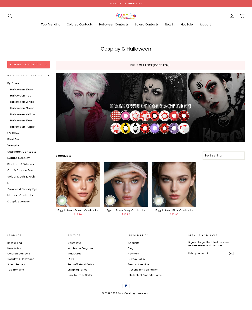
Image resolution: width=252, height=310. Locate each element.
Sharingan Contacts (21, 152)
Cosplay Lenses (18, 201)
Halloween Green (22, 108)
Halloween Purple (22, 127)
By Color (13, 83)
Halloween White (22, 102)
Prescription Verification (143, 269)
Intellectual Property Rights (145, 275)
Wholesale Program (80, 248)
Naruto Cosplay (18, 158)
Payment (133, 253)
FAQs (71, 259)
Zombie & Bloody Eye (22, 189)
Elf (9, 183)
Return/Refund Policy (81, 264)
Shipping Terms (77, 269)
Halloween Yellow (22, 114)
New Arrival (14, 248)
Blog (131, 248)
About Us (133, 242)
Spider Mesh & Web (21, 176)
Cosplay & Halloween (20, 259)
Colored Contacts (80, 24)
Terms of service (138, 264)
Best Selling (14, 242)
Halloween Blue (21, 120)
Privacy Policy (136, 259)
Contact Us (75, 242)
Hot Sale (187, 24)
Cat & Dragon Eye (20, 170)
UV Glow (13, 133)
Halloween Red (20, 95)
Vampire (13, 145)
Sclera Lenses (16, 264)
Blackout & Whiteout (22, 164)
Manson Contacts (20, 195)
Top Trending (50, 24)
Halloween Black (21, 89)
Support (205, 24)
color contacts (25, 64)
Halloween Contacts (114, 24)
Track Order (75, 253)
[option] (126, 3)
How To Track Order (80, 275)
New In (170, 24)
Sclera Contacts (147, 24)
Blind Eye (13, 139)
